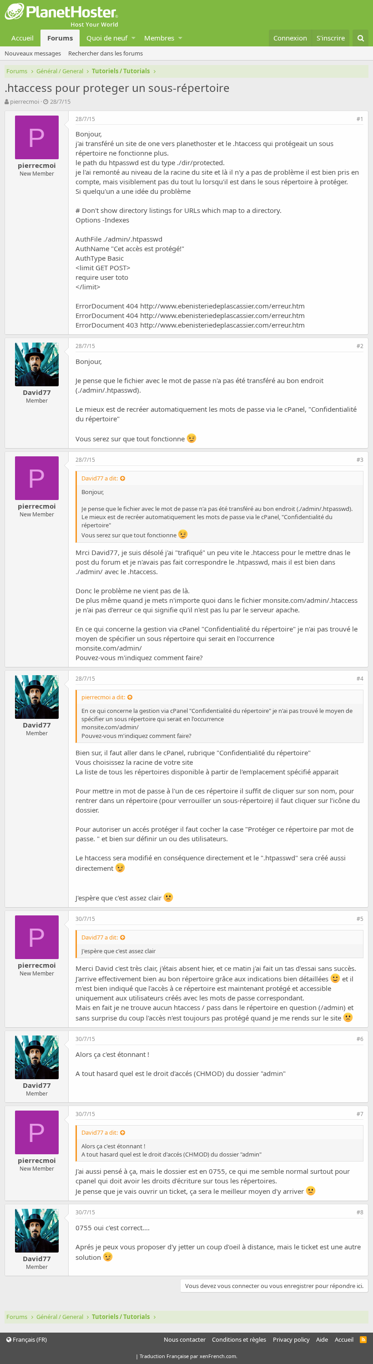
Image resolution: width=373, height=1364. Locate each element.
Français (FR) (29, 1339)
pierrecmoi (24, 101)
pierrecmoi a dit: (103, 697)
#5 (360, 919)
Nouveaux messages (33, 53)
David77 (37, 392)
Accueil (22, 37)
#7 (360, 1114)
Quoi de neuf (106, 37)
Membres (159, 37)
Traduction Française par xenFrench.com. (188, 1356)
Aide (322, 1339)
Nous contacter (185, 1339)
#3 (360, 460)
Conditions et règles (239, 1339)
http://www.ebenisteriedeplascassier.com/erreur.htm (222, 305)
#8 (360, 1212)
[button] (133, 38)
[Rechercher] (360, 38)
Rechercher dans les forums (105, 53)
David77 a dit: (99, 478)
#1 (360, 119)
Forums (60, 37)
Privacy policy (291, 1339)
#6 (360, 1039)
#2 (360, 346)
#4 (360, 678)
